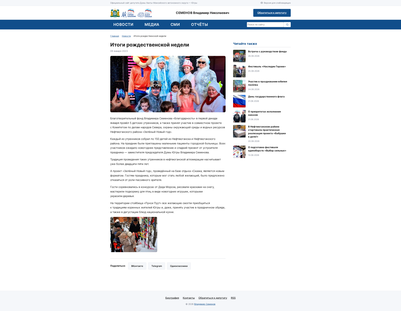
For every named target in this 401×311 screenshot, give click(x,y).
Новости (123, 24)
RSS (233, 297)
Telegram (156, 266)
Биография (172, 297)
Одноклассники (179, 266)
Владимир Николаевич (202, 13)
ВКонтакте (137, 266)
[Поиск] (287, 24)
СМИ (175, 24)
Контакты (189, 297)
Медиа (152, 24)
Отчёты (199, 24)
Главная (114, 36)
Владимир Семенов (204, 304)
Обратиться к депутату (271, 12)
